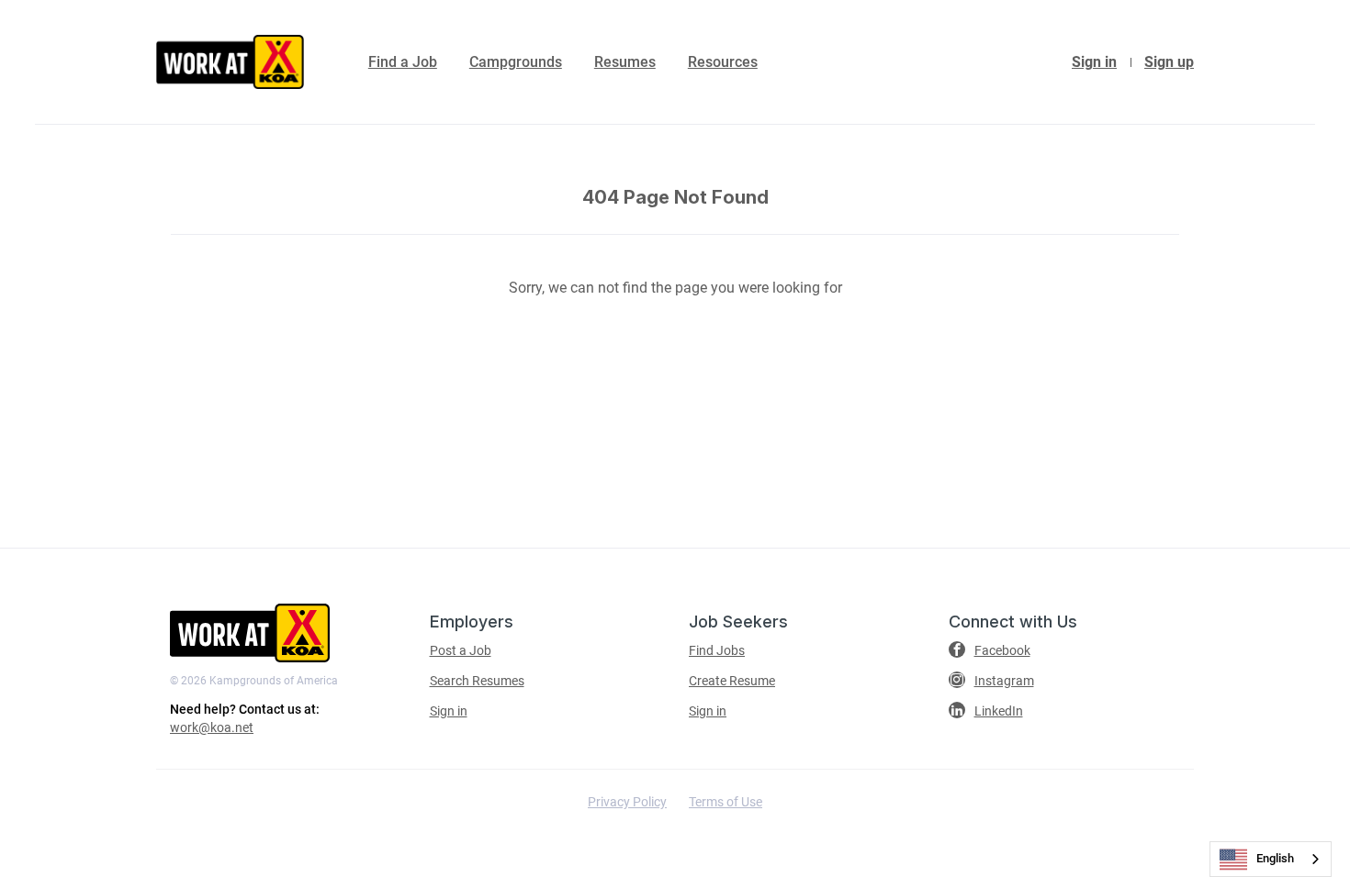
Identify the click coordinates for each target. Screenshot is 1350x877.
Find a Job (402, 62)
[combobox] (1270, 859)
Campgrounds (515, 62)
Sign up (1169, 62)
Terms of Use (725, 801)
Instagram (1004, 680)
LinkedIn (998, 711)
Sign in (1094, 62)
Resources (723, 62)
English (1275, 858)
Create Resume (732, 680)
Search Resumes (477, 680)
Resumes (625, 62)
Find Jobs (717, 650)
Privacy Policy (627, 801)
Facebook (1002, 650)
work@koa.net (211, 727)
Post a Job (460, 650)
